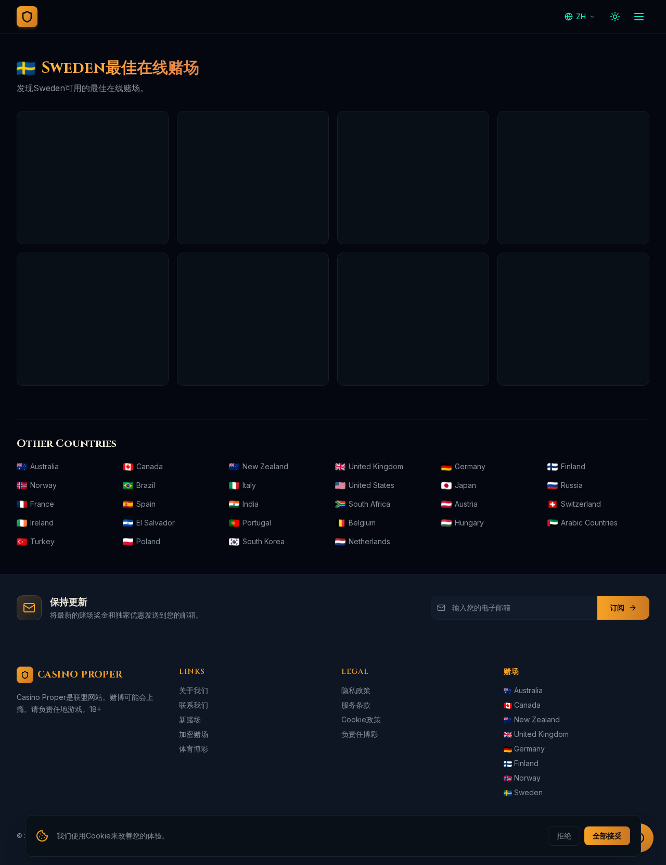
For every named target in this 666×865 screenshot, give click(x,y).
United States (371, 485)
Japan (465, 485)
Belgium (362, 522)
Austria (466, 503)
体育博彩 (193, 748)
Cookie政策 (361, 719)
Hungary (469, 522)
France (42, 503)
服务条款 (355, 704)
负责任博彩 (359, 734)
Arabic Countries (589, 522)
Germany (470, 466)
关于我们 (193, 690)
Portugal (256, 522)
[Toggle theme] (615, 16)
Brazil (145, 485)
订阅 (617, 607)
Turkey (42, 541)
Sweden (528, 792)
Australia (44, 466)
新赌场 (190, 719)
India (250, 503)
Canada (149, 466)
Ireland (42, 522)
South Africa (369, 503)
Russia (572, 485)
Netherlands (369, 541)
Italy (249, 485)
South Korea (263, 541)
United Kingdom (376, 466)
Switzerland (581, 503)
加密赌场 (193, 734)
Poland (148, 541)
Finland (573, 466)
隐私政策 (355, 690)
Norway (43, 485)
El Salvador (155, 522)
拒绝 (564, 835)
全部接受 (607, 835)
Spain (146, 503)
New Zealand (265, 466)
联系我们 (193, 704)
